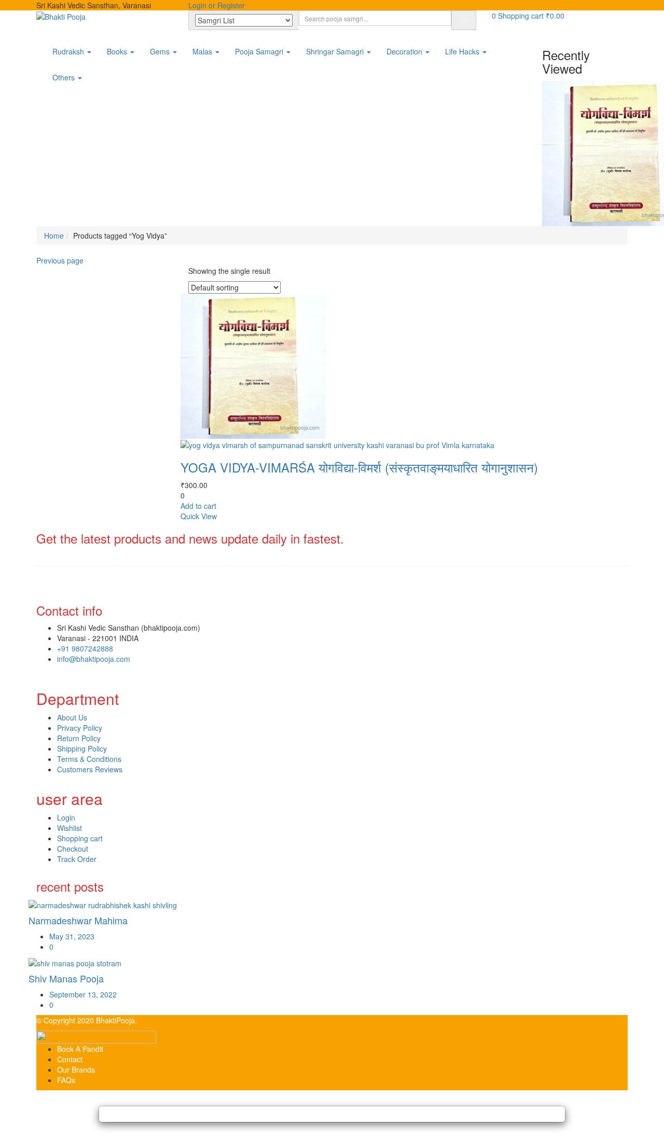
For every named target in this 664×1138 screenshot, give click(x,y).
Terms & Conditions (89, 759)
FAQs (66, 1080)
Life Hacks (463, 51)
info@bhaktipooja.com (93, 659)
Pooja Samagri (260, 51)
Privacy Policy (79, 728)
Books (118, 51)
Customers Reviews (89, 769)
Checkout (72, 848)
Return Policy (79, 738)
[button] (528, 15)
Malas (203, 51)
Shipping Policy (82, 748)
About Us (72, 717)
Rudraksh (69, 51)
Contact (69, 1059)
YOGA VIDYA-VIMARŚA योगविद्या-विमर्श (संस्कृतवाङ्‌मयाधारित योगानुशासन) (359, 467)
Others (64, 77)
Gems (161, 51)
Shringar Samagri (336, 51)
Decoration (405, 51)
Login (66, 817)
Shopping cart (80, 838)
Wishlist (69, 828)
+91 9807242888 (85, 648)
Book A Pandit (80, 1049)
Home (54, 235)
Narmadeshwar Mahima (78, 920)
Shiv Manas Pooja (66, 978)
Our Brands (76, 1069)
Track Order (76, 859)
